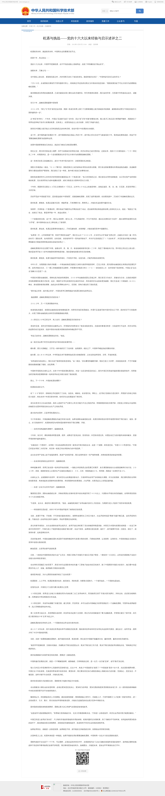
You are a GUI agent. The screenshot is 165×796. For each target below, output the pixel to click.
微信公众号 (118, 2)
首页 (29, 21)
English (150, 2)
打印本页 (83, 771)
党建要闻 (48, 26)
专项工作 (32, 26)
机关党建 (40, 26)
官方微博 (129, 2)
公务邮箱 (140, 2)
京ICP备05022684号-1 (91, 791)
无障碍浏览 (160, 2)
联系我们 (106, 788)
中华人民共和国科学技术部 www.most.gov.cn (15, 2)
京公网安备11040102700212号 (114, 791)
